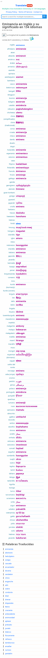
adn (6, 585)
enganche (9, 581)
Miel (7, 596)
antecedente (10, 614)
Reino (7, 606)
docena (8, 570)
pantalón (8, 653)
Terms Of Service (25, 12)
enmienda (9, 549)
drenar (7, 599)
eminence (20, 45)
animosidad (10, 617)
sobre (7, 588)
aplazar (8, 621)
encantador (9, 567)
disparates (9, 603)
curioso (8, 650)
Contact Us (38, 12)
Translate (23, 5)
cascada (8, 563)
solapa (7, 560)
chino (7, 578)
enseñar (8, 646)
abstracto (9, 552)
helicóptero (9, 556)
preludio (8, 624)
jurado (7, 628)
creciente (8, 610)
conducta (8, 592)
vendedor (9, 574)
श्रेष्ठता (18, 224)
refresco (8, 639)
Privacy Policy (11, 12)
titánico (8, 632)
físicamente (9, 635)
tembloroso (9, 643)
